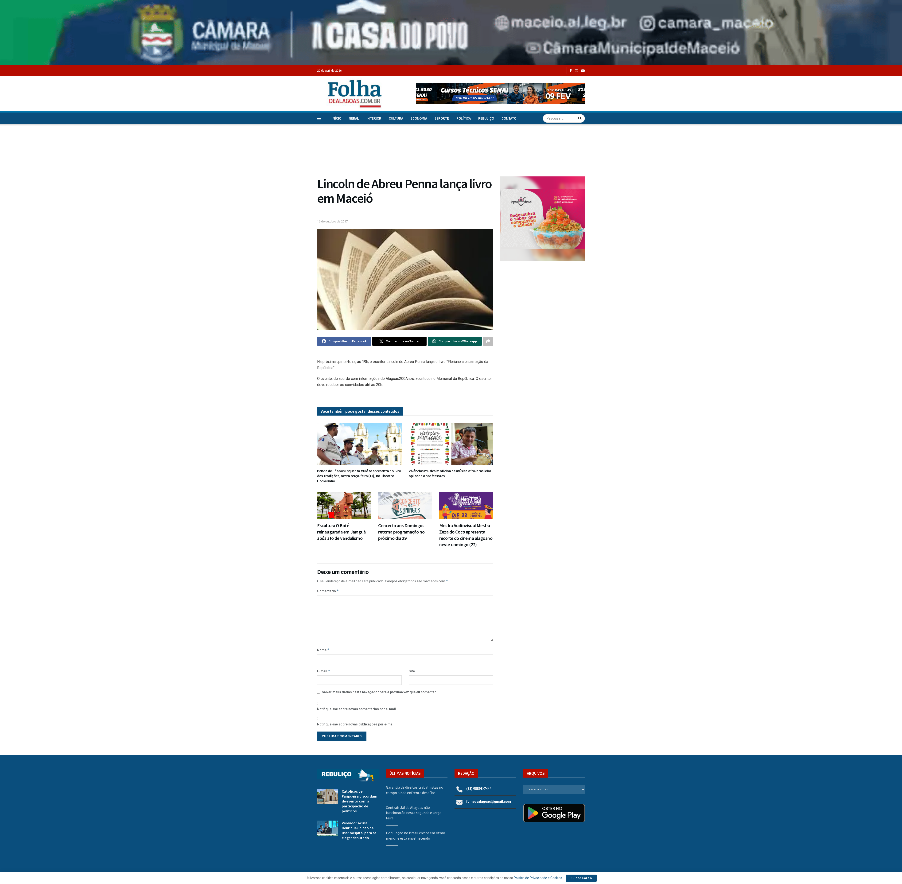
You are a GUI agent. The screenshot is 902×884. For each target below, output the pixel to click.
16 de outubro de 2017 (332, 221)
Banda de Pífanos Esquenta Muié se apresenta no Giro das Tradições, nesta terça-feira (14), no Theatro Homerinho (359, 475)
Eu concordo (581, 878)
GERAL (354, 118)
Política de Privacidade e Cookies (538, 878)
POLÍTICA (463, 118)
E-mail (323, 671)
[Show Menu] (319, 118)
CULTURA (396, 118)
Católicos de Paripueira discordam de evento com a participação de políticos (359, 801)
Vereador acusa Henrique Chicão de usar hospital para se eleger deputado (359, 830)
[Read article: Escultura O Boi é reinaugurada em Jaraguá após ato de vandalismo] (344, 505)
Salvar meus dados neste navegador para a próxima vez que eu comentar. (379, 692)
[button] (500, 93)
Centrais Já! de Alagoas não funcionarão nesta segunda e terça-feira (414, 812)
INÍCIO (336, 118)
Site (412, 671)
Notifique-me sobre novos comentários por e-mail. (357, 709)
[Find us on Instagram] (576, 70)
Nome (323, 650)
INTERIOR (373, 118)
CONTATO (509, 118)
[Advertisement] (542, 303)
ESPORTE (442, 118)
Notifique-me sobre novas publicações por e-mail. (356, 724)
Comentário (328, 591)
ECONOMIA (419, 118)
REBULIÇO (486, 118)
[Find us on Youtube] (583, 70)
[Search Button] (580, 118)
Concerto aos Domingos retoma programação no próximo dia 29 (401, 531)
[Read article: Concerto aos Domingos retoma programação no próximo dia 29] (405, 505)
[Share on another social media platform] (488, 341)
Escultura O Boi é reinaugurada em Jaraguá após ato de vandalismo (341, 531)
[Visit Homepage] (349, 93)
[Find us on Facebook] (571, 70)
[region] (451, 32)
